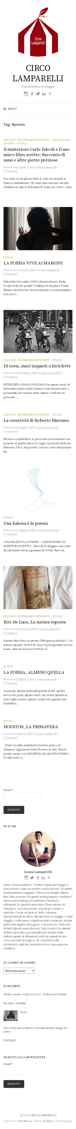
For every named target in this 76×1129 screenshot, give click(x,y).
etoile (22, 143)
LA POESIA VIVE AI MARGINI (33, 263)
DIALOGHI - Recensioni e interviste (27, 140)
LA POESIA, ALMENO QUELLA (34, 672)
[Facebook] (32, 93)
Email (8, 790)
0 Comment (10, 171)
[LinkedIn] (44, 93)
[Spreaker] (50, 93)
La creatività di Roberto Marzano (36, 420)
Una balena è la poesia (26, 523)
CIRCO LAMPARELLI (37, 73)
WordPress (25, 1121)
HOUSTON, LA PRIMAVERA (31, 727)
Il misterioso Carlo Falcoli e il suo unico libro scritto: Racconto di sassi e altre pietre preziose (36, 155)
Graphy (47, 1121)
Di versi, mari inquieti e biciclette (37, 366)
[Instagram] (26, 93)
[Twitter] (38, 93)
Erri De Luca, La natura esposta (35, 622)
